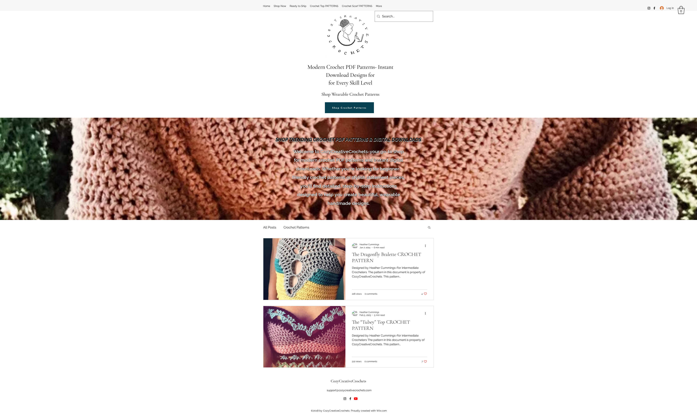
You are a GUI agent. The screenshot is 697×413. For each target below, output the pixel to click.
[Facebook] (654, 8)
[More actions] (426, 246)
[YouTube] (356, 398)
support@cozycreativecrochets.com (349, 390)
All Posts (269, 227)
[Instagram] (649, 8)
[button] (681, 10)
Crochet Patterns (296, 227)
